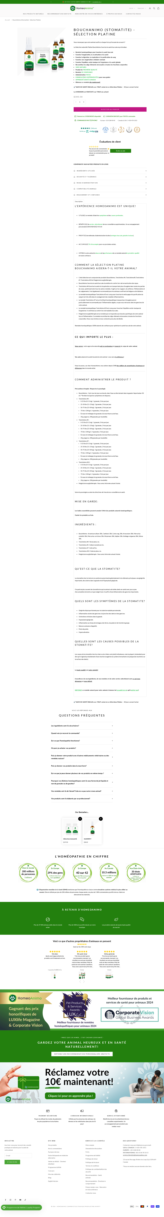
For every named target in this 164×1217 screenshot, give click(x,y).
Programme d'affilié (54, 1167)
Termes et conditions (92, 1166)
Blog (49, 1177)
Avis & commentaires (55, 1148)
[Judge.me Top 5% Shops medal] (129, 130)
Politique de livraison (92, 1162)
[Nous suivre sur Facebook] (5, 1200)
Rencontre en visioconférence (89, 14)
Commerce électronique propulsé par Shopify (83, 1206)
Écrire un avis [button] (120, 151)
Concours (51, 1171)
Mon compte (90, 1145)
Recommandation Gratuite (59, 14)
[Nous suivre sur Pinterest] (15, 1200)
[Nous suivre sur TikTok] (25, 1200)
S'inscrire (12, 1162)
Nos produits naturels (33, 14)
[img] (82, 944)
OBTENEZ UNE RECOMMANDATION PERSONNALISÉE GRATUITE (82, 1054)
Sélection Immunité (70, 839)
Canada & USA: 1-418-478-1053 (127, 120)
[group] (82, 1082)
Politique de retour (92, 1159)
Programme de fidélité (93, 1155)
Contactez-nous (133, 14)
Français (141, 8)
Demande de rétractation (94, 1148)
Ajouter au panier (110, 109)
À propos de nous (114, 14)
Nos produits (52, 1145)
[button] (80, 819)
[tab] (79, 201)
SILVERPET (87, 839)
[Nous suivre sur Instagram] (10, 1200)
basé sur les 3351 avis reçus (82, 947)
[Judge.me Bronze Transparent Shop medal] (121, 130)
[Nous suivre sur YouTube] (20, 1200)
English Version (53, 1181)
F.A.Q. (87, 1152)
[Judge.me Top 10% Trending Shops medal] (137, 130)
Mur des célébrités (54, 1174)
